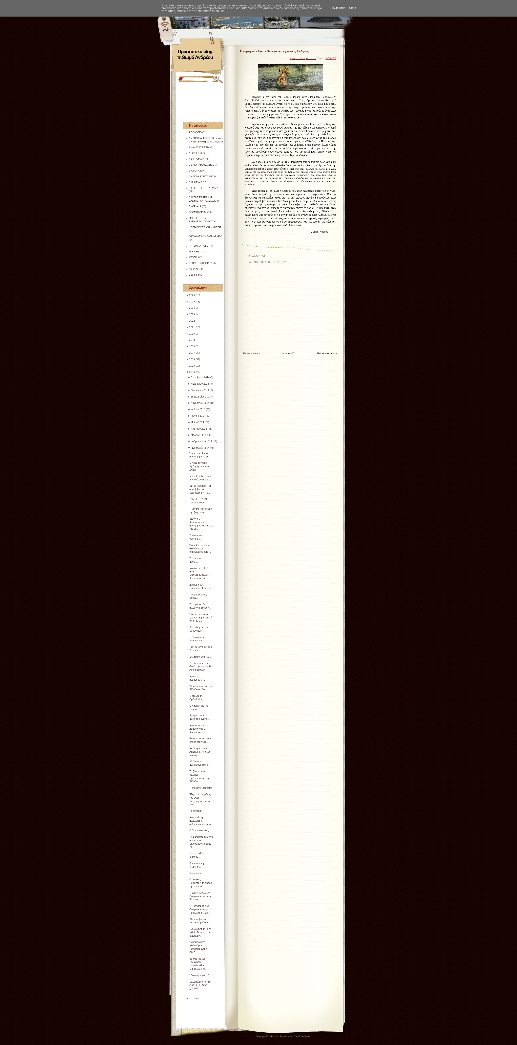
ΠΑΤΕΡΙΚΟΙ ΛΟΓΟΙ (199, 245)
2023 (192, 314)
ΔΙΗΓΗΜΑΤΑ (195, 182)
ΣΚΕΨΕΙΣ (194, 251)
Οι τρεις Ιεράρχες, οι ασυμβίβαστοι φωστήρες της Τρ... (200, 489)
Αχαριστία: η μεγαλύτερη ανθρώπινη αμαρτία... (201, 821)
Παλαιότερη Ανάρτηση (327, 353)
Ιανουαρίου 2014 (200, 448)
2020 (192, 333)
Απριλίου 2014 (199, 428)
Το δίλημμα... (196, 811)
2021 (192, 327)
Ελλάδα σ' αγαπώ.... (200, 656)
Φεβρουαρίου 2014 (201, 441)
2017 (192, 352)
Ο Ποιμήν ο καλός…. (200, 830)
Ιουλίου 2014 (198, 409)
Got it (352, 8)
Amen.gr (193, 269)
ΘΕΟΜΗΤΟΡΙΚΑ (198, 212)
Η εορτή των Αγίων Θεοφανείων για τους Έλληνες (200, 896)
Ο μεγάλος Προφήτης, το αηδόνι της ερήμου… (200, 883)
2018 (192, 346)
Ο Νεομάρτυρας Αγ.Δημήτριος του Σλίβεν (199, 466)
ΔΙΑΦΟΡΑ (194, 170)
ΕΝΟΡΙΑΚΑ (195, 206)
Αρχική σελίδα (289, 353)
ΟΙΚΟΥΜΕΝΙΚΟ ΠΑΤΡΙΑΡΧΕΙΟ (205, 236)
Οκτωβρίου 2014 (200, 390)
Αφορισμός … (197, 873)
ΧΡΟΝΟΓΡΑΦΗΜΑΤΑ (200, 263)
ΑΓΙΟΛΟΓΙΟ (195, 132)
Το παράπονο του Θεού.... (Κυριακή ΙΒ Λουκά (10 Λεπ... (200, 667)
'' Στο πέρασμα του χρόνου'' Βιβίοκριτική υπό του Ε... (200, 617)
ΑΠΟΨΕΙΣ (194, 153)
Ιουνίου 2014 (198, 415)
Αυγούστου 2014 (200, 403)
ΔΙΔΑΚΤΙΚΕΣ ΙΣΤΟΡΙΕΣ (201, 176)
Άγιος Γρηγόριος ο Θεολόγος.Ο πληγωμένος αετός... (200, 548)
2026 (192, 295)
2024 (192, 307)
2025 (192, 301)
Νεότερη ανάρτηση (251, 353)
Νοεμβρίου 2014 (200, 383)
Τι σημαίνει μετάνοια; (200, 788)
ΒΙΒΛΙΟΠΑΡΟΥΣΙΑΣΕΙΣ (201, 164)
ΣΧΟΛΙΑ (193, 257)
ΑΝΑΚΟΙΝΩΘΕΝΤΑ (199, 147)
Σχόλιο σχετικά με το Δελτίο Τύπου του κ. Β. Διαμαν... (200, 932)
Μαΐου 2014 (197, 422)
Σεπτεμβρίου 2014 (201, 396)
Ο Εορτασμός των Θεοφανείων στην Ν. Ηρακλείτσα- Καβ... (200, 909)
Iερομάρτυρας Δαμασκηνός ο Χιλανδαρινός (197, 729)
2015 (192, 365)
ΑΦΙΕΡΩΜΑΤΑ (196, 159)
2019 (192, 340)
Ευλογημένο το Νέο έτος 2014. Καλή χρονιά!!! (200, 985)
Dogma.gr (194, 274)
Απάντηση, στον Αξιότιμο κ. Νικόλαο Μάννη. (200, 752)
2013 (192, 998)
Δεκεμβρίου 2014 (200, 377)
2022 (192, 320)
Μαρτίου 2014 (198, 435)
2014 (192, 372)
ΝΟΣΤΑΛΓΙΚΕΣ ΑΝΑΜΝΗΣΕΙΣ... (206, 227)
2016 (192, 359)
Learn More (338, 8)
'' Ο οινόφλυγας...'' (199, 975)
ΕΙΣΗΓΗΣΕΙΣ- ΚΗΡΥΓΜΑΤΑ (203, 188)
